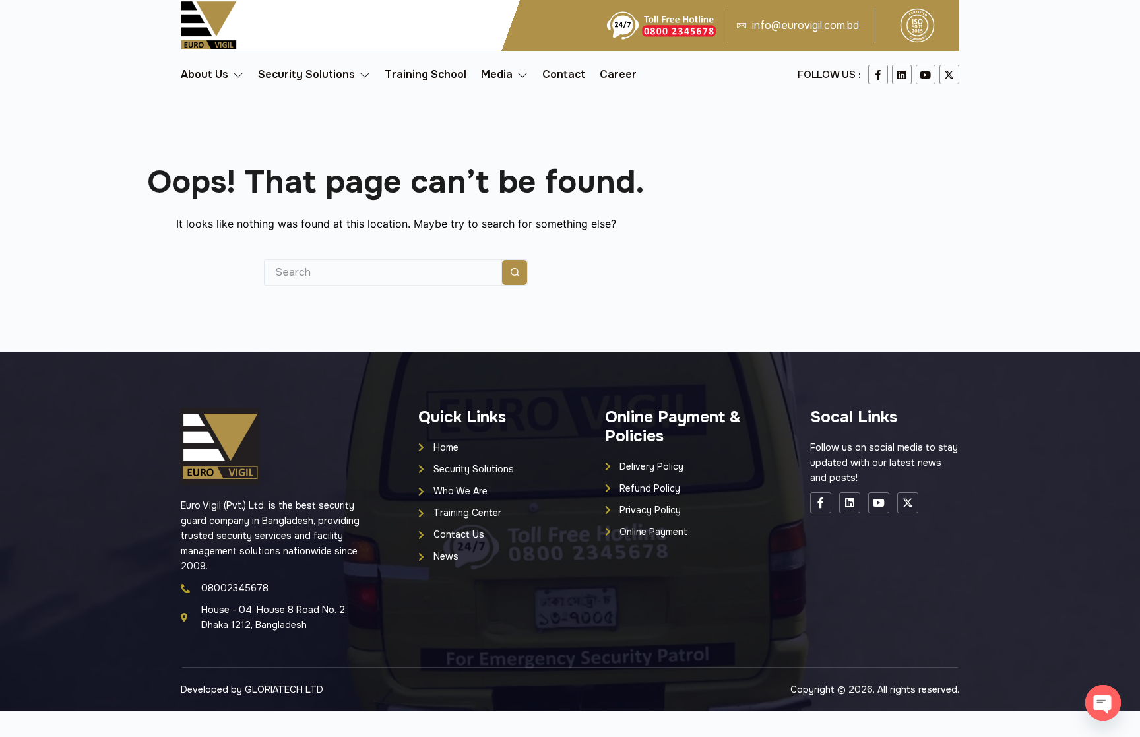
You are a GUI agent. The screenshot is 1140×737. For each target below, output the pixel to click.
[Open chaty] (1103, 703)
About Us (204, 74)
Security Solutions (306, 74)
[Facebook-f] (878, 74)
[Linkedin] (902, 74)
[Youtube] (925, 74)
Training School (425, 74)
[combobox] (383, 272)
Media (497, 74)
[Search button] (514, 272)
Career (618, 74)
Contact (563, 74)
